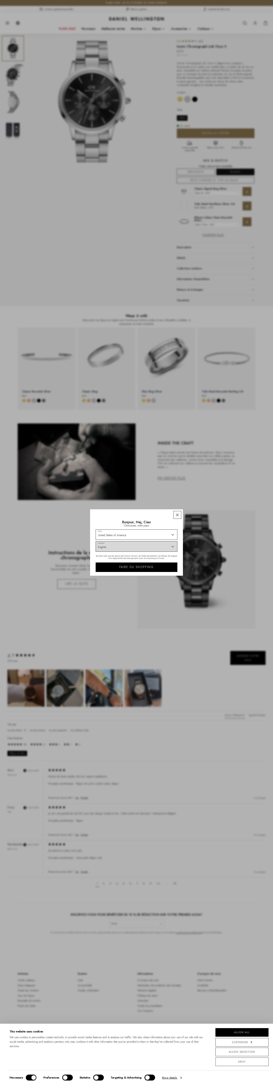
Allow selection (242, 1052)
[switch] (67, 1078)
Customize (240, 1042)
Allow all (242, 1032)
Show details (169, 1078)
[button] (177, 515)
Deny (242, 1061)
